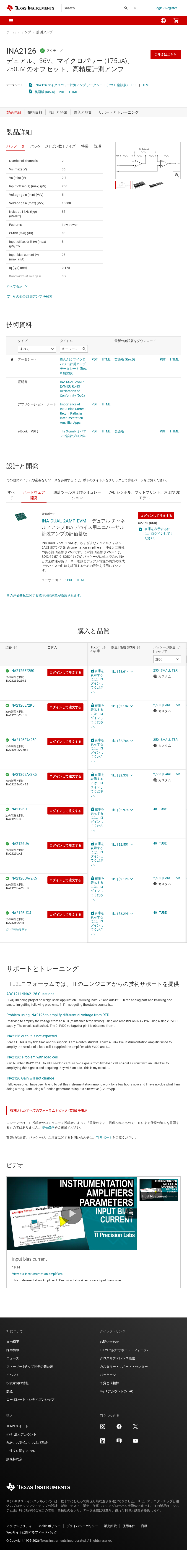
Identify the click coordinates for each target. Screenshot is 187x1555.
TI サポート (104, 1137)
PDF (134, 85)
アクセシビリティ (19, 1526)
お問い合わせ (109, 1342)
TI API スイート (17, 1426)
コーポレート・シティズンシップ (30, 1399)
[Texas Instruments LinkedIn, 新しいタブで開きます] (102, 1442)
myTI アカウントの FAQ (116, 1391)
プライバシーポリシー (82, 1526)
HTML (146, 85)
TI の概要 (12, 1342)
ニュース (12, 1358)
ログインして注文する (156, 515)
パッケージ (108, 1375)
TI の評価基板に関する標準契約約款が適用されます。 (44, 595)
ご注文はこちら (165, 54)
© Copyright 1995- (23, 1540)
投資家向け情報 (17, 1383)
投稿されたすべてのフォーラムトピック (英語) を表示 (48, 1110)
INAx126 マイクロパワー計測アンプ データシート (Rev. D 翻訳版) (81, 85)
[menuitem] (163, 20)
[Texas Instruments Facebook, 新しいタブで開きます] (119, 1428)
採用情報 (12, 1350)
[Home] (30, 8)
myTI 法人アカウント (21, 1434)
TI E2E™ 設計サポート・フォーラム (125, 1350)
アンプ (26, 32)
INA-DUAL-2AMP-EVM (64, 521)
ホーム (11, 32)
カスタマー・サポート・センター (124, 1366)
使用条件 (48, 1127)
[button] (11, 20)
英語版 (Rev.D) (45, 92)
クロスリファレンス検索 (117, 1358)
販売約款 (110, 1526)
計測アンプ (44, 32)
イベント (12, 1375)
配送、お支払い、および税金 (27, 1442)
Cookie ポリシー (49, 1526)
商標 (144, 1526)
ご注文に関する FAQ (20, 1451)
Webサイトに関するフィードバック (31, 1532)
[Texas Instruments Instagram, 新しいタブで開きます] (102, 1428)
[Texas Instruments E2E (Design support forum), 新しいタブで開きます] (119, 1442)
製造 (9, 1391)
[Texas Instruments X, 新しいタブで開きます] (135, 1428)
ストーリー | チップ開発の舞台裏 (29, 1366)
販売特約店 (14, 1459)
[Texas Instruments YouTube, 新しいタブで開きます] (135, 1442)
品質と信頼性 (109, 1383)
